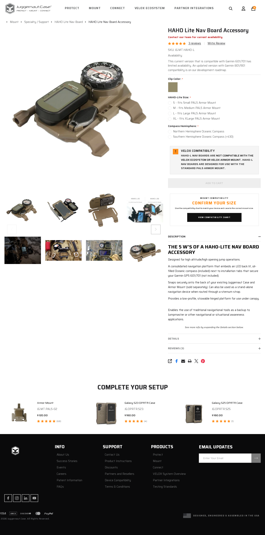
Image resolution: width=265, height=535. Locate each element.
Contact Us (112, 455)
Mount (95, 8)
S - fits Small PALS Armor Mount (194, 103)
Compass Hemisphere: (183, 126)
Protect (72, 8)
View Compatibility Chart (214, 217)
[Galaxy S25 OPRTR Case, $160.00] (194, 413)
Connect (117, 8)
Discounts (111, 468)
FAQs (60, 487)
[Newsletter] (256, 458)
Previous (12, 229)
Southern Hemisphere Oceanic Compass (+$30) (203, 137)
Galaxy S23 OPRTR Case (140, 403)
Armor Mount (45, 403)
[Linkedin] (25, 498)
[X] (196, 361)
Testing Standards (165, 487)
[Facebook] (176, 361)
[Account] (243, 8)
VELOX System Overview (169, 474)
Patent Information (69, 480)
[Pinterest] (203, 361)
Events (61, 468)
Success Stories (67, 461)
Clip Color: (175, 79)
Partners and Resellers (119, 474)
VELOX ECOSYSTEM (150, 8)
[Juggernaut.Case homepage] (15, 451)
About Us (63, 455)
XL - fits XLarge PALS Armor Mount (196, 118)
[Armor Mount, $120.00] (19, 413)
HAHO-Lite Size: (179, 97)
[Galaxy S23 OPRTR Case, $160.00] (107, 413)
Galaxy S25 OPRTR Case (227, 403)
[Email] (183, 361)
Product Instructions (118, 461)
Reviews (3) (176, 348)
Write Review (216, 43)
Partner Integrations (194, 8)
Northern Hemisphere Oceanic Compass (198, 131)
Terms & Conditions (117, 487)
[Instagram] (17, 498)
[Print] (190, 361)
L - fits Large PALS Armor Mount (194, 113)
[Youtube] (34, 498)
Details (173, 338)
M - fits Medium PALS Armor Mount (197, 108)
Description (176, 236)
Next (156, 229)
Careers (61, 474)
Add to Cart (214, 183)
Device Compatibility (118, 480)
